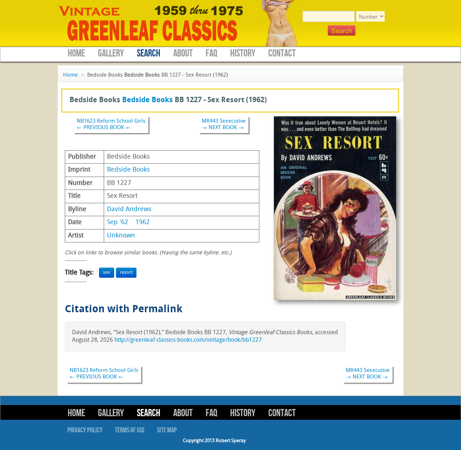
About (183, 53)
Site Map (167, 430)
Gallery (111, 53)
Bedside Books (142, 75)
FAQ (211, 53)
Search (148, 53)
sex (106, 272)
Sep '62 (117, 222)
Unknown (121, 235)
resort (126, 272)
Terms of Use (130, 430)
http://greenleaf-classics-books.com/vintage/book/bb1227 (188, 340)
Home (76, 53)
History (242, 53)
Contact (282, 53)
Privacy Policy (85, 430)
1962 (142, 222)
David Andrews (129, 209)
